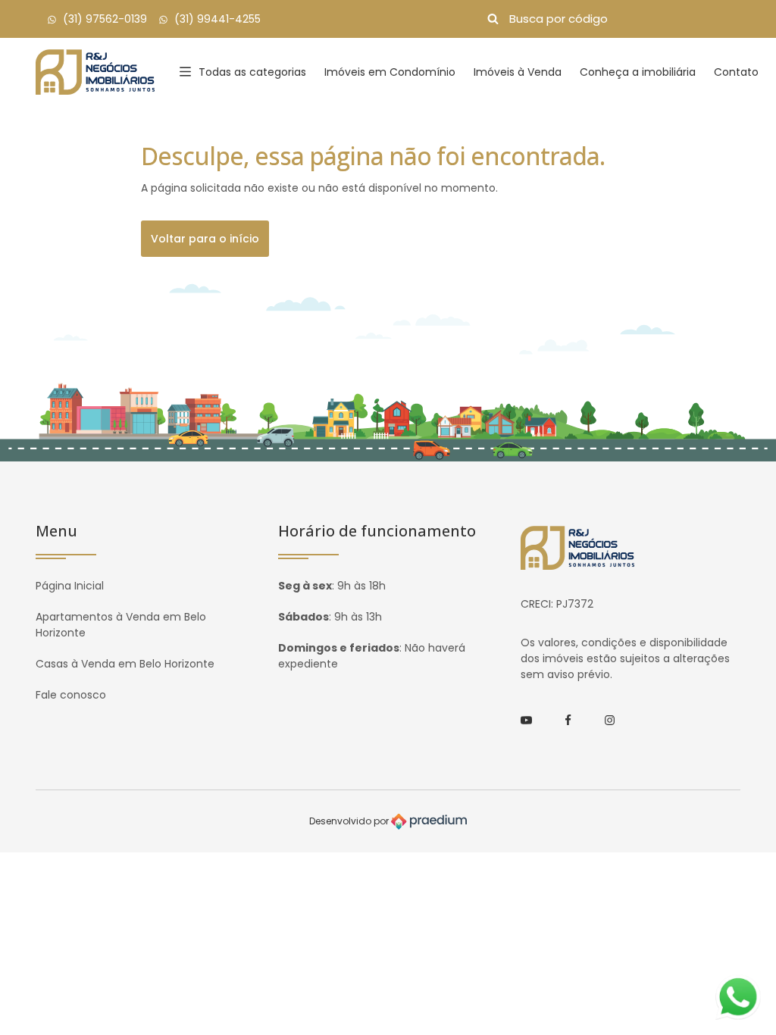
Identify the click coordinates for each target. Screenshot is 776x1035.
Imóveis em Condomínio (389, 72)
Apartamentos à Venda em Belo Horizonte (121, 624)
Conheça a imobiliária (638, 72)
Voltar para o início (205, 238)
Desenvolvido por (350, 821)
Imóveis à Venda (518, 72)
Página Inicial (70, 585)
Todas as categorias (252, 72)
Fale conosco (71, 694)
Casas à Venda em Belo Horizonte (125, 663)
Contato (736, 72)
